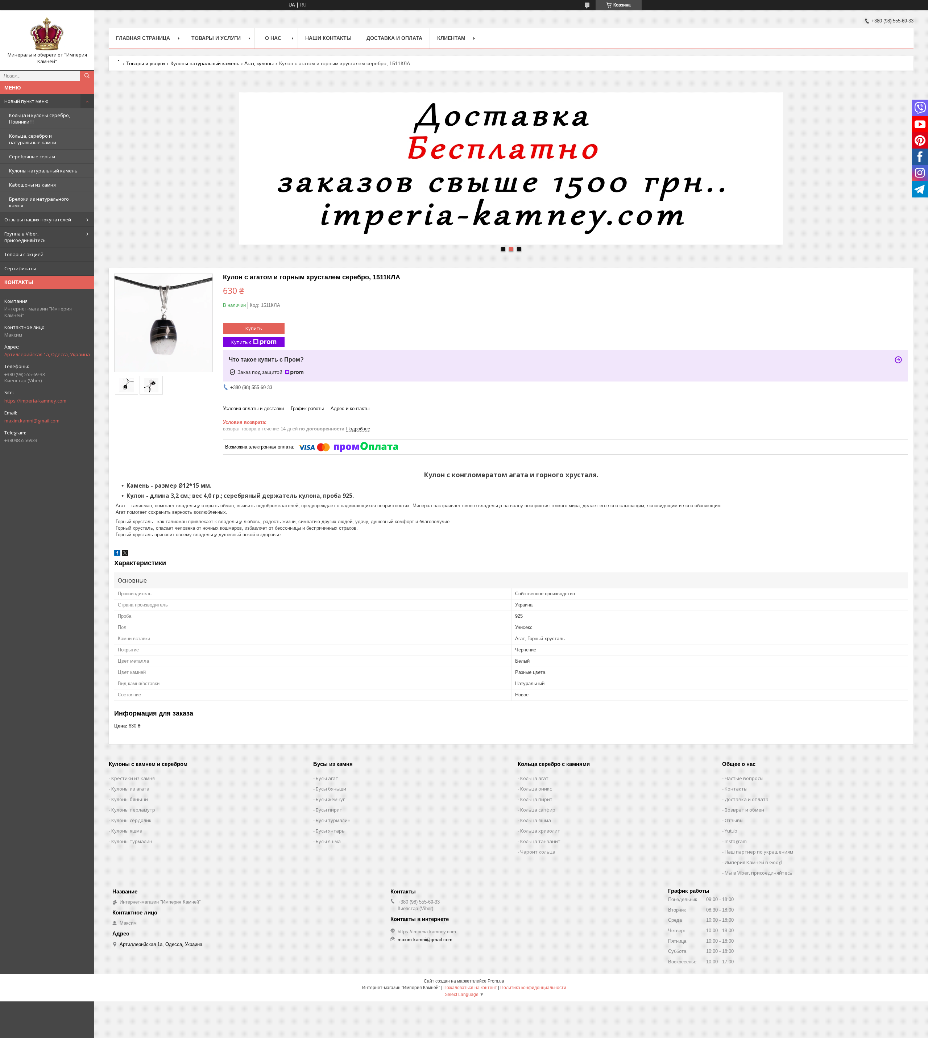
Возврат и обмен (744, 809)
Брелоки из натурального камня (39, 202)
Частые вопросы (744, 778)
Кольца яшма (535, 820)
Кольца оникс (536, 788)
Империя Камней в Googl (753, 862)
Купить (253, 328)
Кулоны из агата (130, 788)
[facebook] (117, 554)
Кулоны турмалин (131, 841)
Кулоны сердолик (131, 820)
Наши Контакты (328, 38)
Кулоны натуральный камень (43, 170)
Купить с (241, 342)
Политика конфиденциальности (533, 987)
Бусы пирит (329, 809)
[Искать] (87, 75)
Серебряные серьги (32, 156)
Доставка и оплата (394, 38)
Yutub (731, 831)
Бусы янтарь (330, 831)
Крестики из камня (133, 778)
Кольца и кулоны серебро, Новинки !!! (39, 118)
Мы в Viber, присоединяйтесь (758, 873)
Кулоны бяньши (129, 799)
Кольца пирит (536, 799)
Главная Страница (143, 38)
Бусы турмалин (333, 820)
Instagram (736, 841)
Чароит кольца (537, 852)
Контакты (736, 788)
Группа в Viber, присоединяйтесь (25, 236)
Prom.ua (496, 981)
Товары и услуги (216, 38)
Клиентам (451, 38)
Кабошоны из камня (32, 185)
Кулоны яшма (126, 831)
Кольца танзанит (540, 841)
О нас (273, 38)
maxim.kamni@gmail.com (31, 420)
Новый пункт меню (26, 101)
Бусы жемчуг (330, 799)
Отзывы (734, 820)
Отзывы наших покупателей (37, 219)
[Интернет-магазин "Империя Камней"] (47, 34)
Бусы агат (327, 778)
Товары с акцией (24, 254)
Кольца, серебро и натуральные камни (32, 139)
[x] (125, 554)
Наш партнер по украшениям (759, 852)
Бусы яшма (328, 841)
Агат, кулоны (259, 63)
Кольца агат (534, 778)
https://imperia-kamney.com (35, 400)
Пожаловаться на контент (470, 987)
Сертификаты (20, 268)
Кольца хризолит (540, 831)
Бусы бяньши (331, 788)
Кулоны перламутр (133, 809)
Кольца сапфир (537, 809)
